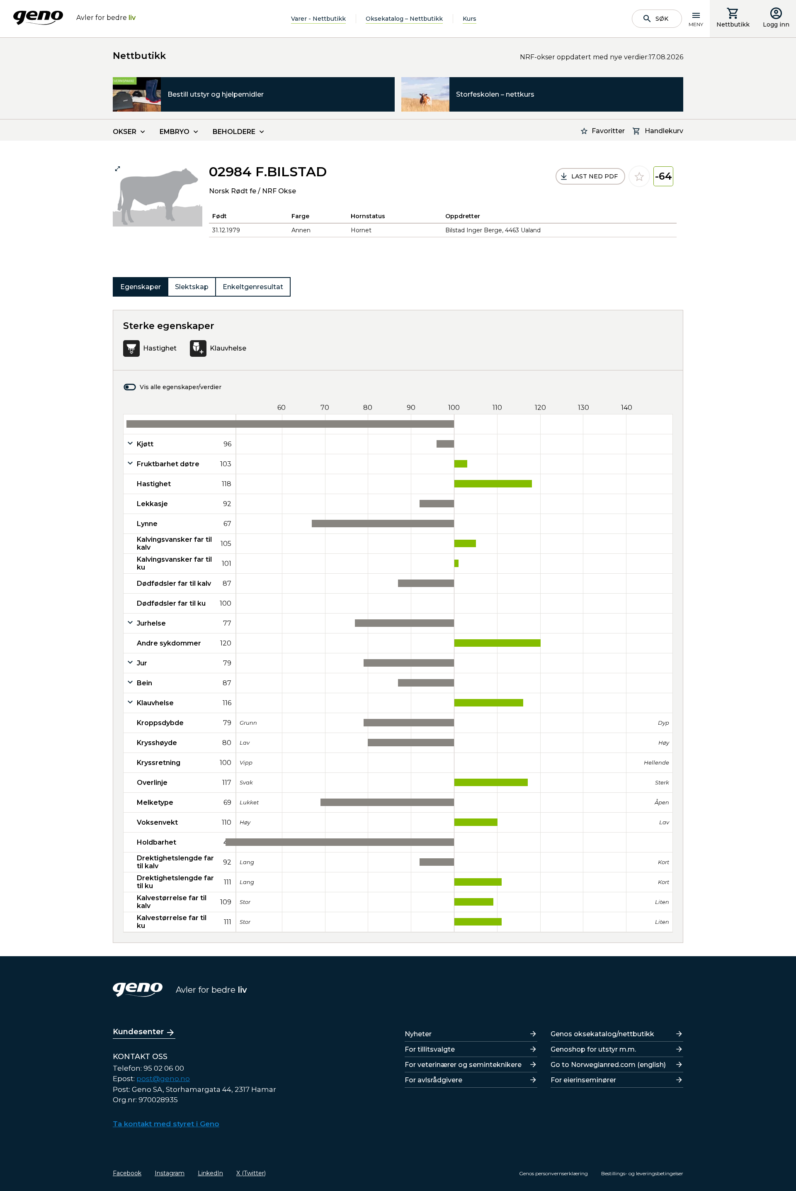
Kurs (469, 18)
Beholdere (234, 132)
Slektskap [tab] (192, 287)
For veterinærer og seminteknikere (463, 1065)
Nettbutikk (733, 24)
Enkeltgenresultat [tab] (253, 287)
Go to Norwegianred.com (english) (608, 1065)
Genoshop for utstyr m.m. (593, 1049)
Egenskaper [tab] (140, 287)
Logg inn (776, 24)
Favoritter (608, 131)
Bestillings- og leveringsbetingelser (642, 1173)
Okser (124, 132)
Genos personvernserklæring (553, 1173)
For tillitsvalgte (430, 1049)
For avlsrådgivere (433, 1080)
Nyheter (418, 1034)
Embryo (174, 132)
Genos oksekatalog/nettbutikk (602, 1034)
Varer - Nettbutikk (318, 18)
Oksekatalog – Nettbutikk (404, 18)
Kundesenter (138, 1031)
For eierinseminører (583, 1080)
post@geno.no (163, 1078)
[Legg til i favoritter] (639, 176)
